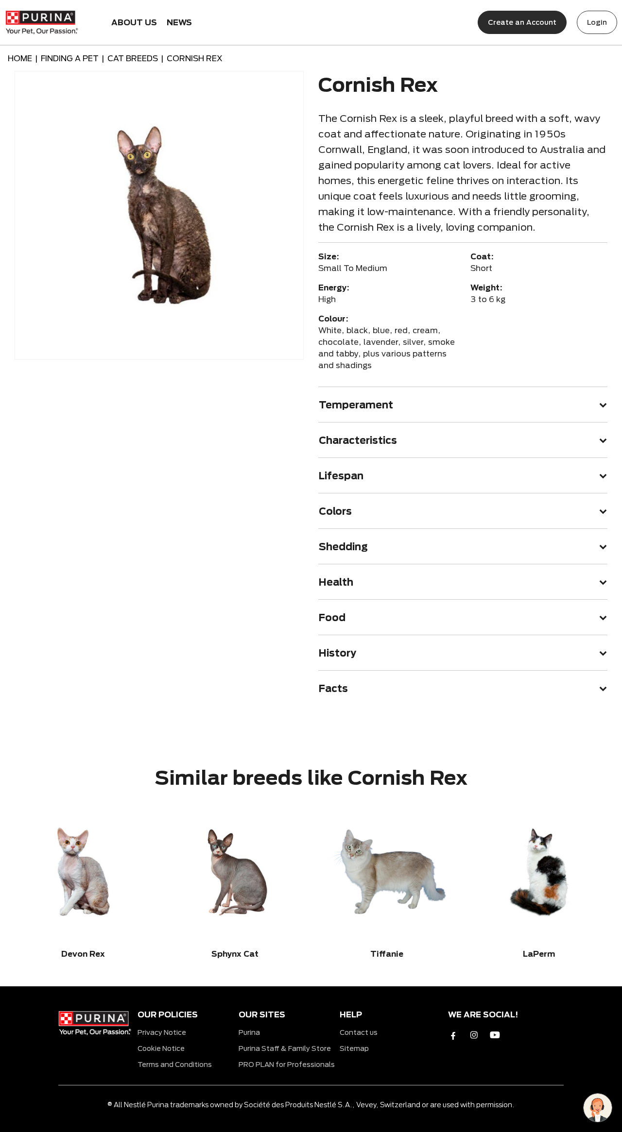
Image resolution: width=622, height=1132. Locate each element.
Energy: (333, 287)
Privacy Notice (162, 1032)
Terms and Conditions (175, 1064)
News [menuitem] (179, 22)
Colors (335, 511)
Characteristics (358, 440)
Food (332, 617)
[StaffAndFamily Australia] (41, 20)
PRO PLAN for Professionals (287, 1064)
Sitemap (354, 1048)
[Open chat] (597, 1107)
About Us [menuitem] (134, 22)
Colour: (333, 318)
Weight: (486, 287)
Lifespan (341, 475)
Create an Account (522, 22)
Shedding (343, 546)
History (337, 653)
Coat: (482, 256)
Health (336, 582)
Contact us (359, 1032)
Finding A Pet (70, 58)
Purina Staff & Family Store (285, 1048)
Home (20, 58)
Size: (328, 256)
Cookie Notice (161, 1048)
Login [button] (597, 22)
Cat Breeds (132, 58)
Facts (333, 688)
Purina (249, 1032)
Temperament (356, 404)
